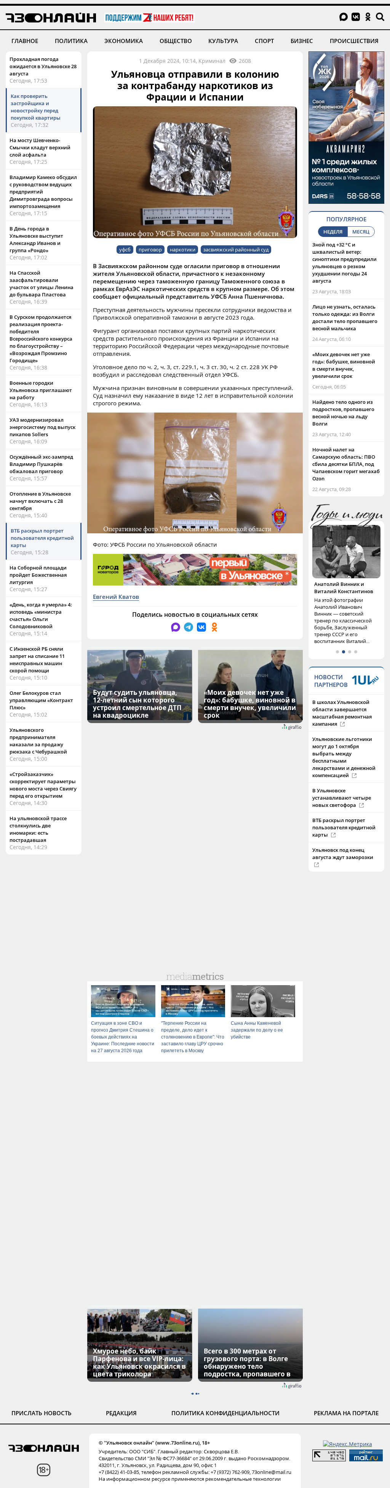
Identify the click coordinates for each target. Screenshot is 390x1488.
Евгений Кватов (116, 596)
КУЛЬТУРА (223, 41)
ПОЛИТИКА (71, 41)
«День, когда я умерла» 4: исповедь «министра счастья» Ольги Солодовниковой (41, 615)
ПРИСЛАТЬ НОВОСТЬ (41, 1413)
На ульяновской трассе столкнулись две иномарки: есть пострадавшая (38, 829)
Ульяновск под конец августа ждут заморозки (342, 853)
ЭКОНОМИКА (123, 41)
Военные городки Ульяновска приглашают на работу (41, 390)
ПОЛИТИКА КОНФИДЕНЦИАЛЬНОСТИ (225, 1413)
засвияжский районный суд (236, 249)
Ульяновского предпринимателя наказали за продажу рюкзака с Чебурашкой (38, 740)
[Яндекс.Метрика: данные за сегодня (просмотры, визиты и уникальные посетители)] (347, 1444)
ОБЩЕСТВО (176, 41)
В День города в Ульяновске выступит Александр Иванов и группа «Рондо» (36, 239)
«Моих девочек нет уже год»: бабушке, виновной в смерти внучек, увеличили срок (343, 365)
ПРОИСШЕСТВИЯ (354, 41)
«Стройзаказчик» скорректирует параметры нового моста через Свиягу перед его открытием (43, 785)
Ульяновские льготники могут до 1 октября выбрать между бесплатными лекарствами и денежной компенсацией (344, 757)
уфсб (125, 249)
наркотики (182, 249)
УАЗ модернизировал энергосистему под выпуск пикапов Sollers (42, 427)
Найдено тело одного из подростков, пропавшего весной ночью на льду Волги (343, 412)
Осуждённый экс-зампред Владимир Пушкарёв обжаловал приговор (41, 464)
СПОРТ (264, 41)
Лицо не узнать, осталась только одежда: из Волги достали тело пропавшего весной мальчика (344, 317)
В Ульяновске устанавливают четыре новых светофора (341, 797)
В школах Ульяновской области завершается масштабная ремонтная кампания (342, 713)
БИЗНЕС (302, 41)
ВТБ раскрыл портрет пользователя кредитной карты (42, 538)
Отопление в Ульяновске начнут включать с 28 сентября (40, 501)
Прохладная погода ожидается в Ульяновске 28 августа (43, 66)
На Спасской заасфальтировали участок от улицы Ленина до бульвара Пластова (42, 283)
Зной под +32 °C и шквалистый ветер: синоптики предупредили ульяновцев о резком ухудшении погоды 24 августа (344, 262)
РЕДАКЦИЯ (121, 1413)
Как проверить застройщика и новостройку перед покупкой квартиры (36, 107)
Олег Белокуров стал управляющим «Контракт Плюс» (41, 700)
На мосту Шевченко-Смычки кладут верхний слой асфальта (40, 147)
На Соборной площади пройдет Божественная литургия (38, 575)
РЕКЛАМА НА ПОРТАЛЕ (346, 1413)
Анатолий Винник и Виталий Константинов (343, 588)
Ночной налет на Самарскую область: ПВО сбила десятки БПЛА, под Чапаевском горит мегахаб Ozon (346, 464)
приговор (150, 249)
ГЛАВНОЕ (24, 41)
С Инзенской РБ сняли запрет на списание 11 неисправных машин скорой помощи (37, 659)
